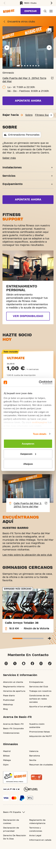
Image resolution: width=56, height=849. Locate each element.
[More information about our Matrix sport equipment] (11, 789)
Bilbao (6, 756)
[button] (4, 3)
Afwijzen (28, 464)
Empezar (30, 11)
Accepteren (28, 443)
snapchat (23, 663)
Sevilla (32, 760)
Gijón (6, 765)
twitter (14, 663)
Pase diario (9, 696)
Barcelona (34, 756)
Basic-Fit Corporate (13, 728)
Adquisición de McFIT (40, 736)
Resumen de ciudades (41, 765)
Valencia (33, 751)
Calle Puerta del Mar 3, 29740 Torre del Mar (24, 80)
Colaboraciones (11, 733)
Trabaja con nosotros (40, 691)
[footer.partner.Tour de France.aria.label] (15, 777)
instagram (6, 663)
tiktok (49, 663)
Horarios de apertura (14, 691)
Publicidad (8, 700)
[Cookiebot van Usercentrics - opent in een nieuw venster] (39, 382)
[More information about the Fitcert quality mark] (36, 777)
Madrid (7, 751)
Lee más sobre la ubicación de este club (27, 555)
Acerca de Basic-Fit (13, 724)
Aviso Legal (35, 835)
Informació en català (40, 840)
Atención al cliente (13, 682)
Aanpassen (26, 453)
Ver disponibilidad (28, 316)
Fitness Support (45, 115)
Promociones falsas (39, 732)
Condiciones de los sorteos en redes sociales (39, 699)
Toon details (39, 433)
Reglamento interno (13, 687)
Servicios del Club (38, 687)
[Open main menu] (51, 11)
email (41, 663)
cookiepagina (39, 422)
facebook (32, 663)
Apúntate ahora (28, 100)
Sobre (29, 115)
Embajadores (36, 682)
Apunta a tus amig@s (40, 707)
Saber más (9, 158)
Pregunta (45, 11)
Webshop (8, 705)
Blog (5, 709)
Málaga (7, 760)
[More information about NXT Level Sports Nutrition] (31, 789)
